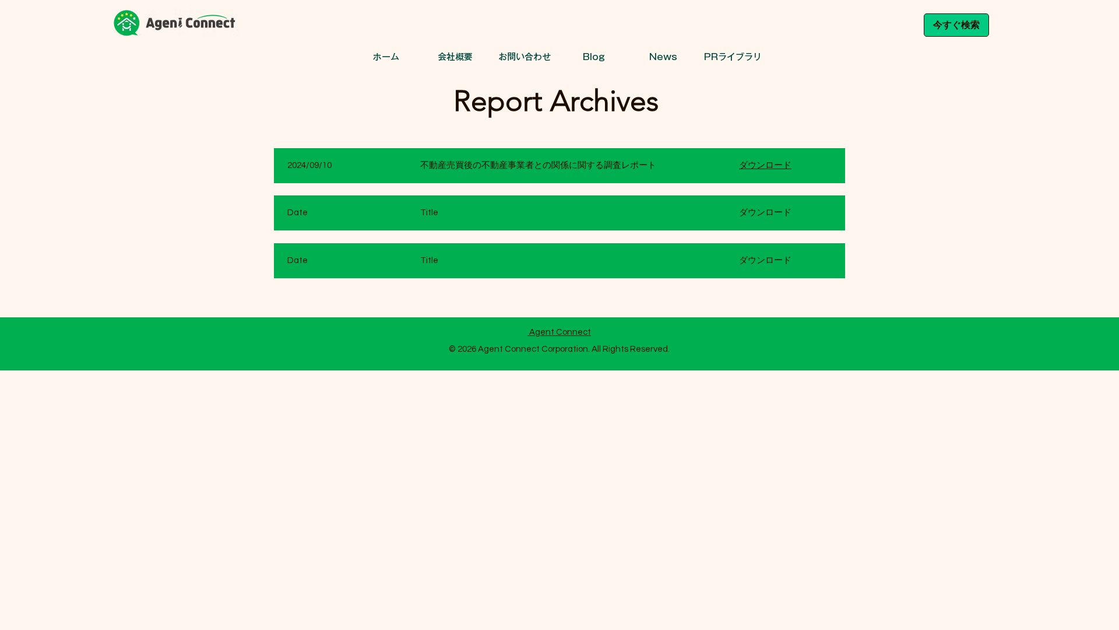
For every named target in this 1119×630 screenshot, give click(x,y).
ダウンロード (765, 165)
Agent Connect (559, 332)
